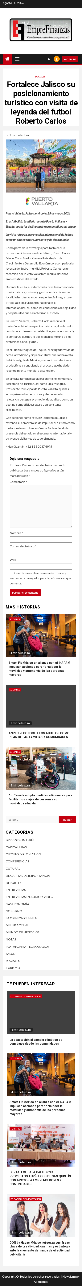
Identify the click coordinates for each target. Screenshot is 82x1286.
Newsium (68, 1276)
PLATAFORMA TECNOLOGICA (27, 946)
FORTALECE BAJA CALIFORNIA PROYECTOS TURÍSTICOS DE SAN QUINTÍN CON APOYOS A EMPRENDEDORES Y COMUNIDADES (40, 1178)
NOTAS (11, 939)
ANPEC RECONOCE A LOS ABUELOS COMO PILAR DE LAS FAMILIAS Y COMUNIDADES (39, 735)
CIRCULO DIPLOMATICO (23, 854)
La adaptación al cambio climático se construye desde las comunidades (36, 1042)
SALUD (10, 953)
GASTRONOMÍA (17, 904)
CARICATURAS (16, 847)
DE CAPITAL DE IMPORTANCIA (28, 875)
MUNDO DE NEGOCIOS (22, 932)
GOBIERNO (14, 911)
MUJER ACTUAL (17, 925)
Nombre (16, 533)
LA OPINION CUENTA (21, 918)
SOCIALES (40, 76)
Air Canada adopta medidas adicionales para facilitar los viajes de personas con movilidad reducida (40, 799)
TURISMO (13, 967)
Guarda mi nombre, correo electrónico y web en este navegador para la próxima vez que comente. (40, 578)
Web (13, 559)
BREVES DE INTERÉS (20, 840)
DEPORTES (13, 882)
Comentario (18, 481)
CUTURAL (13, 868)
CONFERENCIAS (17, 861)
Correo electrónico (23, 546)
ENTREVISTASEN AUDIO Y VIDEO (29, 896)
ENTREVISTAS (16, 889)
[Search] (49, 59)
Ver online (70, 58)
